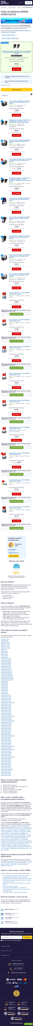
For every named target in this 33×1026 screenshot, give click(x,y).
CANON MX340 (4, 687)
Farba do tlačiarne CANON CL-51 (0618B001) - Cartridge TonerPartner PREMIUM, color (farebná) (20, 275)
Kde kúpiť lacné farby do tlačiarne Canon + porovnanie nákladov (17, 878)
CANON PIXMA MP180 (6, 730)
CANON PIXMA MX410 (6, 773)
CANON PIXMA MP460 (6, 754)
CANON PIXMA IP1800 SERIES (7, 702)
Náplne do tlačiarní (12, 7)
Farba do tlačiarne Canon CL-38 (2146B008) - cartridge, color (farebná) (19, 480)
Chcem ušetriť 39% (17, 447)
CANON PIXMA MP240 (6, 740)
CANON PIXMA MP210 (6, 733)
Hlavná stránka (4, 7)
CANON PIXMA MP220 (6, 734)
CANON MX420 (4, 693)
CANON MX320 (4, 684)
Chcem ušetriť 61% (17, 501)
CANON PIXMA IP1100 (6, 695)
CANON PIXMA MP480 (6, 755)
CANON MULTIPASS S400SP (7, 678)
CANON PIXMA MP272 (6, 662)
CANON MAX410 (4, 657)
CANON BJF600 (4, 640)
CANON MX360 (4, 690)
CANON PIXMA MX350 (6, 770)
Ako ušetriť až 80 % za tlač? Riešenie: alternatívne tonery (16, 81)
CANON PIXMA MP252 (6, 660)
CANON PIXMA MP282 (6, 663)
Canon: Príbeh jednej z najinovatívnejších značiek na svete (16, 875)
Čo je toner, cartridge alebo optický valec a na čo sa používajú (17, 77)
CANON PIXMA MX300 (6, 761)
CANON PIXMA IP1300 (6, 698)
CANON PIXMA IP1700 (6, 701)
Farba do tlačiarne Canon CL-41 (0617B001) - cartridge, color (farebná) (19, 507)
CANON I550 (3, 649)
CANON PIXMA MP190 (6, 731)
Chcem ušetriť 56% (17, 421)
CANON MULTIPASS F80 (6, 674)
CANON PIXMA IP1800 (6, 704)
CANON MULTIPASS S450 (6, 680)
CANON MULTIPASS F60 (6, 672)
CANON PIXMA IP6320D (6, 723)
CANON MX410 (4, 692)
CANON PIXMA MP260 (6, 743)
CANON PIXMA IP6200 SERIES (7, 716)
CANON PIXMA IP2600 (6, 710)
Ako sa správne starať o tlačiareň (10, 886)
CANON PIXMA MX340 (6, 767)
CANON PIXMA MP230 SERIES (8, 736)
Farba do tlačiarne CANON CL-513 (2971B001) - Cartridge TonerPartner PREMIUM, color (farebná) (20, 102)
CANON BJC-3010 (5, 639)
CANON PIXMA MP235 (6, 739)
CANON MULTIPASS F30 (6, 669)
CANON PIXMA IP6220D (6, 719)
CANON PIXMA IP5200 (6, 713)
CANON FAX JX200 (5, 642)
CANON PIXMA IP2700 (6, 711)
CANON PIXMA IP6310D (6, 722)
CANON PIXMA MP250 (6, 742)
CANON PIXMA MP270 (6, 745)
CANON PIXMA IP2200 (6, 707)
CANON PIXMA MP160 (6, 727)
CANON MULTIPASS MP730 (7, 675)
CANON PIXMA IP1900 (6, 705)
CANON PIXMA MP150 (6, 725)
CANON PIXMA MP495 (6, 666)
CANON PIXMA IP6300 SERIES (7, 720)
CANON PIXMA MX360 (6, 772)
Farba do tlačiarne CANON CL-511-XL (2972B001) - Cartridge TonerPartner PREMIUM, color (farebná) (20, 160)
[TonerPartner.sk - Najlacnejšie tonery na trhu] (5, 3)
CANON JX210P (4, 652)
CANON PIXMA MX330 (6, 766)
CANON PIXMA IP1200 (6, 696)
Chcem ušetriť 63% (17, 528)
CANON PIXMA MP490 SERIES (8, 757)
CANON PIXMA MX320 (6, 764)
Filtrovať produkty (16, 89)
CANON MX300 (4, 681)
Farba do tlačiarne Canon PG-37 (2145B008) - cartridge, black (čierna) (19, 428)
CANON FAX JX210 (5, 643)
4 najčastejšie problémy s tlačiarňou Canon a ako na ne (15, 877)
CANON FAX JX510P (5, 648)
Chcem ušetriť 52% (17, 341)
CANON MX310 (4, 683)
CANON (19, 7)
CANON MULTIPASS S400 (6, 677)
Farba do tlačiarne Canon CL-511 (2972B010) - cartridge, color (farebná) (20, 347)
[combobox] (15, 95)
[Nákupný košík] (22, 2)
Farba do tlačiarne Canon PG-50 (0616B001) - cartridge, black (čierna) (19, 453)
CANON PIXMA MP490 (6, 758)
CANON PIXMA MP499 (6, 667)
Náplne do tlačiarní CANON (8, 35)
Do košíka (17, 69)
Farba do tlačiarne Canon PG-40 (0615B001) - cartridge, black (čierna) (19, 320)
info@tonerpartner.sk (13, 552)
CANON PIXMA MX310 (6, 763)
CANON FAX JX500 (5, 646)
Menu (29, 2)
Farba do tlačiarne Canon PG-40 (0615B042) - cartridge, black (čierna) (19, 401)
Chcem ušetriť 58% (17, 474)
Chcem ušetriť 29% (17, 394)
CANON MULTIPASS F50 (6, 671)
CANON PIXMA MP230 (6, 737)
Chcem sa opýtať (14, 556)
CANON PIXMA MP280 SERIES (8, 746)
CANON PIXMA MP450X (6, 752)
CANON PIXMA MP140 (6, 658)
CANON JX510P (4, 655)
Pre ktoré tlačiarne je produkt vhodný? (16, 61)
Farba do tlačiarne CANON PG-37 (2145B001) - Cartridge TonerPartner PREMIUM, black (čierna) (20, 218)
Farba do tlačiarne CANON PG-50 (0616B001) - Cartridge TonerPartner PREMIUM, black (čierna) (20, 199)
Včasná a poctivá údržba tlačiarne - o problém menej (14, 887)
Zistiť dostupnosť (16, 440)
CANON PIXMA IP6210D (6, 717)
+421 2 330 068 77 (12, 549)
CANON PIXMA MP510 (6, 760)
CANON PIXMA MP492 (6, 665)
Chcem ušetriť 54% (17, 314)
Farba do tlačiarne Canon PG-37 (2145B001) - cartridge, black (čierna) (19, 374)
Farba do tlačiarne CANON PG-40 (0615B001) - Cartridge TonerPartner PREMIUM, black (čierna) (20, 141)
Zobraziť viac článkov (6, 85)
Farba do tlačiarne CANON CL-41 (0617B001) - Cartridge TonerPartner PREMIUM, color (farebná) (20, 237)
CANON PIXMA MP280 (6, 748)
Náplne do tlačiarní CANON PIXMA (10, 38)
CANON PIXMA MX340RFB (7, 769)
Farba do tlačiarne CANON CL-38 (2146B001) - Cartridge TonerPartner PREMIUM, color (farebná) (20, 256)
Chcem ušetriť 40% (17, 368)
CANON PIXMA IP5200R (6, 714)
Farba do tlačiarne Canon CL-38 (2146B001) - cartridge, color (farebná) (19, 293)
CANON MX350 (4, 689)
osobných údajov (17, 940)
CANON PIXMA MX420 (6, 775)
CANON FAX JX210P (5, 645)
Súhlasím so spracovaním (11, 940)
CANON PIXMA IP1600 (6, 699)
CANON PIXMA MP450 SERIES (8, 749)
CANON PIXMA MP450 (6, 751)
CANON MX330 (4, 686)
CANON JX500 (4, 654)
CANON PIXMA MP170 (6, 728)
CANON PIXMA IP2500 (6, 708)
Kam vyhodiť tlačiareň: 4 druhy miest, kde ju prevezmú (15, 892)
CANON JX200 (4, 651)
